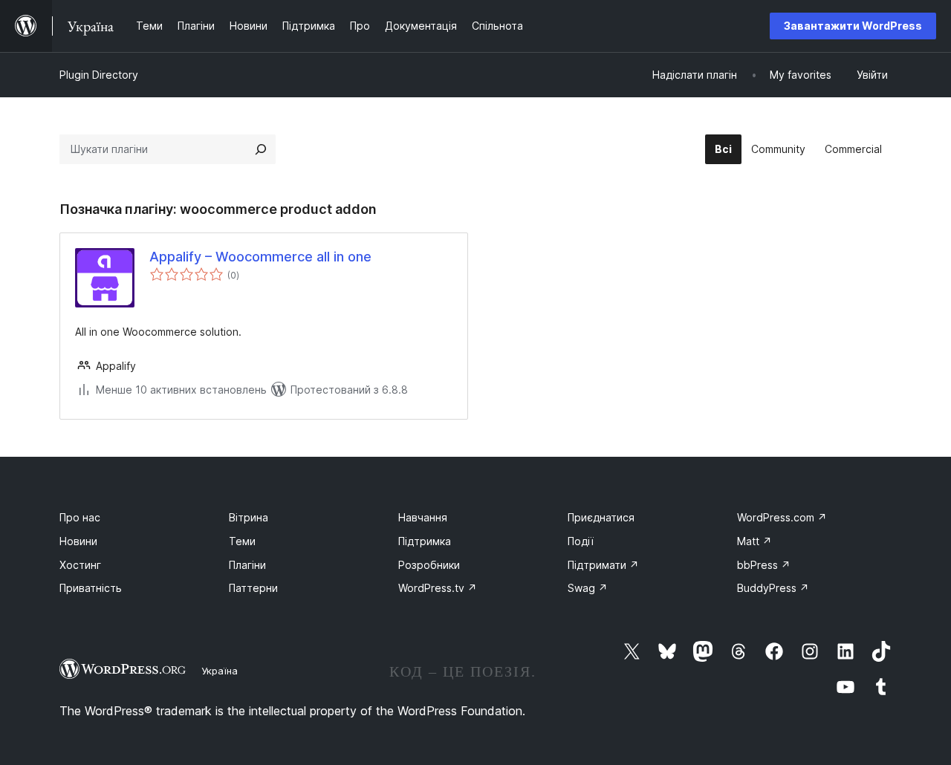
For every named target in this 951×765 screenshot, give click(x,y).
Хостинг (80, 565)
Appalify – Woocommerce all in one (260, 256)
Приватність (90, 588)
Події (581, 541)
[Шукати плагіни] (261, 149)
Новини (78, 541)
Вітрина (248, 517)
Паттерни (253, 588)
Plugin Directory (98, 74)
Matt (754, 541)
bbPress (764, 565)
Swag (588, 588)
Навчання (422, 517)
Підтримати (603, 565)
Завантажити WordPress (853, 25)
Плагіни (247, 565)
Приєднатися (601, 517)
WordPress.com (782, 517)
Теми (242, 541)
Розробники (429, 565)
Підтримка (424, 541)
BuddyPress (773, 588)
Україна (219, 671)
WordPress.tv (437, 588)
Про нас (79, 517)
